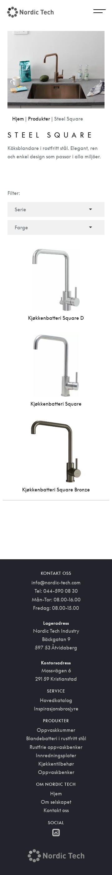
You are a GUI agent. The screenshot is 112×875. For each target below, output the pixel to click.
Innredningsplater (56, 755)
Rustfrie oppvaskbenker (56, 747)
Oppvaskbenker (56, 772)
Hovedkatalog (56, 700)
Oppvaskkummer (56, 730)
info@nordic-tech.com (56, 582)
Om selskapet (56, 802)
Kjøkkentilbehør (56, 764)
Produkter (39, 119)
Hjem (18, 119)
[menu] (99, 12)
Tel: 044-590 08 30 (56, 591)
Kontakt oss (56, 810)
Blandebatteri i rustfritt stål (56, 738)
